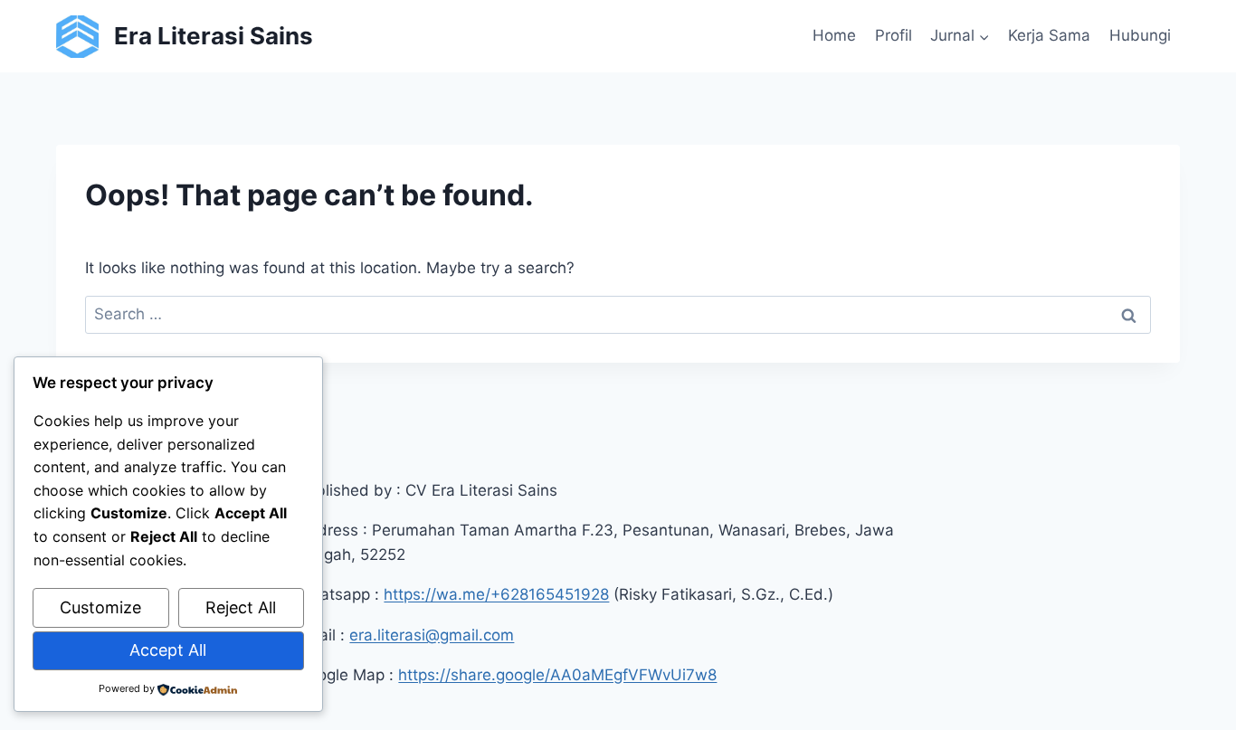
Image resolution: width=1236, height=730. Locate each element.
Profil (893, 35)
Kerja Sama (1049, 35)
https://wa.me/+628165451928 (496, 594)
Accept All (167, 649)
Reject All (240, 607)
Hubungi (1140, 35)
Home (834, 35)
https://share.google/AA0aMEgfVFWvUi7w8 (557, 675)
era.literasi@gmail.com (431, 635)
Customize (100, 607)
